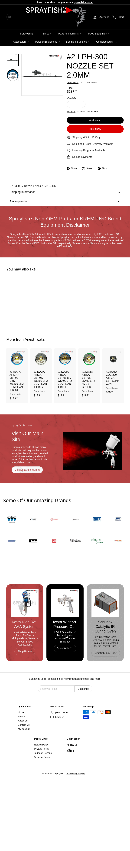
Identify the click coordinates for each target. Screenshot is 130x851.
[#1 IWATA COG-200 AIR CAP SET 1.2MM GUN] (113, 372)
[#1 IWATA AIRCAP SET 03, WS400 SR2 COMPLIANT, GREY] (40, 374)
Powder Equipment (46, 41)
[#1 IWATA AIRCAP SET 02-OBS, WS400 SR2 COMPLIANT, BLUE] (16, 375)
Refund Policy (41, 744)
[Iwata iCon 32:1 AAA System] (25, 603)
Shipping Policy (42, 757)
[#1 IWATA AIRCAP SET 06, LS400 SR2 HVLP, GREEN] (89, 374)
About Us (23, 720)
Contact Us (24, 724)
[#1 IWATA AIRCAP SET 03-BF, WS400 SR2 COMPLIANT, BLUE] (65, 374)
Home (21, 712)
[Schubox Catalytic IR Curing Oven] (105, 603)
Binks (46, 33)
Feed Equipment (98, 33)
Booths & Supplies (77, 41)
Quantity (71, 97)
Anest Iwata (34, 339)
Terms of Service (43, 753)
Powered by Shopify (76, 773)
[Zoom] (42, 75)
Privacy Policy (41, 748)
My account (24, 729)
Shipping (71, 111)
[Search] (10, 17)
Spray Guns (27, 33)
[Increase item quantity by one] (82, 104)
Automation (19, 41)
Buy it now (95, 129)
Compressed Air (105, 41)
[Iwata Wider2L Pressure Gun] (65, 603)
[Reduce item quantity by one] (70, 104)
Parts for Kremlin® (69, 33)
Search (21, 716)
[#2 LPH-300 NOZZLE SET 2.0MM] (14, 302)
